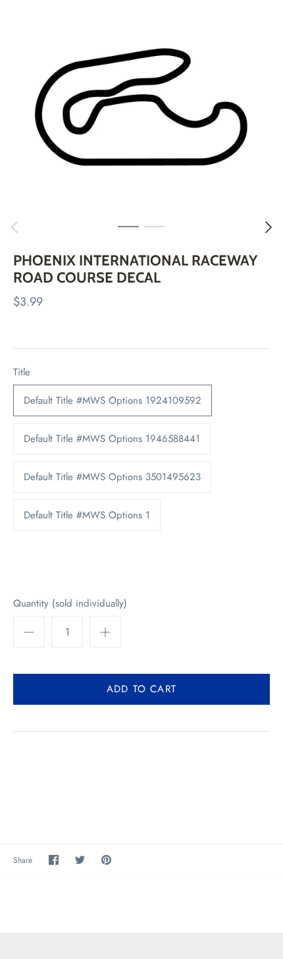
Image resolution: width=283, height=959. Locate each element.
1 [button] (128, 225)
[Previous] (14, 227)
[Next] (268, 227)
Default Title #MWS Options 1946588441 (112, 438)
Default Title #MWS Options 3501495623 (112, 477)
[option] (141, 106)
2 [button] (155, 225)
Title (21, 372)
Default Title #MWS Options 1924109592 (112, 400)
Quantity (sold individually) (70, 604)
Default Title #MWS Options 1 (87, 515)
